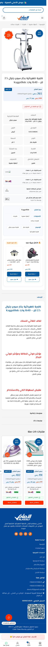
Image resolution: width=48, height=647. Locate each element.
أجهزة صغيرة (33, 24)
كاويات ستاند (15, 24)
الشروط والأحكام (39, 565)
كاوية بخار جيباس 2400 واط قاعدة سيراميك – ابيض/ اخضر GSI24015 (34, 463)
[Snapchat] (25, 534)
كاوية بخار (26, 227)
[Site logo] (23, 18)
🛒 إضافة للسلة (32, 274)
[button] (34, 503)
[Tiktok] (30, 534)
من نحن (42, 557)
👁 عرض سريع (32, 279)
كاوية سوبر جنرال (13, 227)
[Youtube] (16, 534)
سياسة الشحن (40, 573)
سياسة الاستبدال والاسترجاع (35, 569)
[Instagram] (21, 534)
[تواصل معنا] (8, 617)
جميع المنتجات (40, 548)
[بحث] (6, 10)
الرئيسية (42, 24)
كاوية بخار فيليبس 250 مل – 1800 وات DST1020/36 (12, 462)
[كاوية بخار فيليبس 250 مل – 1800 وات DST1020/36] (12, 448)
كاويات (24, 24)
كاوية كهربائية (34, 232)
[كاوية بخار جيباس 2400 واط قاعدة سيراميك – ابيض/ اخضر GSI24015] (34, 448)
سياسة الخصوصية (39, 561)
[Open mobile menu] (42, 18)
